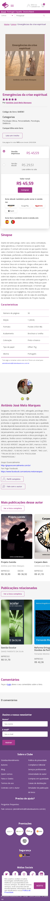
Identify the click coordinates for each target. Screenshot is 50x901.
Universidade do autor (37, 774)
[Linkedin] (41, 874)
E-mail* (5, 730)
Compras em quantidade (38, 778)
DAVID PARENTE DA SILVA (12, 651)
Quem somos (6, 774)
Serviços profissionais (37, 769)
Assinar (8, 742)
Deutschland (28, 11)
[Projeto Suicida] (16, 536)
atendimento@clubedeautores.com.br (15, 363)
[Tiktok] (33, 874)
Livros (13, 24)
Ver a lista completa (13, 508)
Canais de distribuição (37, 783)
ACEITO (39, 885)
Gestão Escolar (8, 648)
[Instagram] (24, 874)
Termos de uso (7, 783)
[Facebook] (15, 874)
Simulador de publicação (38, 790)
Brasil (3, 11)
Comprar (25, 190)
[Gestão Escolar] (16, 622)
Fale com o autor (14, 486)
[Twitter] (6, 874)
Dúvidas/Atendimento (10, 760)
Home (6, 24)
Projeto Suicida (8, 562)
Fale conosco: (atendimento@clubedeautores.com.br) (23, 809)
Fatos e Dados (7, 778)
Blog (3, 769)
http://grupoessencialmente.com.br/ (16, 465)
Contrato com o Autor (10, 788)
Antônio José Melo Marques (19, 102)
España (19, 11)
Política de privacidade (37, 760)
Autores (4, 765)
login (9, 684)
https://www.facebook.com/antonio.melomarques (21, 471)
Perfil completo (13, 479)
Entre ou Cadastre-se (35, 6)
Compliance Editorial (36, 765)
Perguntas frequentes (10, 804)
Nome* (5, 719)
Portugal (10, 11)
